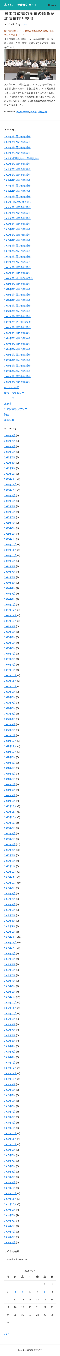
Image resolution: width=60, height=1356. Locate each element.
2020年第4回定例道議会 (17, 272)
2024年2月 (9, 599)
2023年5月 (9, 648)
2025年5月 (9, 517)
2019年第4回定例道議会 (17, 251)
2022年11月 (10, 680)
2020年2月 (9, 860)
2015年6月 (9, 1166)
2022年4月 (9, 719)
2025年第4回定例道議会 (17, 371)
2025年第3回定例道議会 (17, 365)
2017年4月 (9, 1046)
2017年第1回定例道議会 (17, 180)
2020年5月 (9, 844)
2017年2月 (9, 1057)
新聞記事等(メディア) (16, 409)
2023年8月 (9, 631)
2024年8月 (9, 566)
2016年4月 (9, 1111)
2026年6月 (9, 446)
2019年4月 (9, 915)
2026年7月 (9, 440)
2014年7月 (9, 1220)
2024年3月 (9, 593)
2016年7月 (9, 1095)
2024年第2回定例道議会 (17, 338)
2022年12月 (10, 675)
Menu (53, 4)
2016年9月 (9, 1084)
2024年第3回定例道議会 (17, 343)
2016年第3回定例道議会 (17, 174)
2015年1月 (9, 1188)
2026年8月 (9, 435)
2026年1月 (9, 473)
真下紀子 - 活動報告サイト (20, 5)
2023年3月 (9, 659)
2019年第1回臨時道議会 (17, 234)
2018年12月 (10, 937)
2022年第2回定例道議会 (17, 305)
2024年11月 (10, 550)
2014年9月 (9, 1209)
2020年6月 (9, 839)
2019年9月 (9, 888)
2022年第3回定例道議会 (17, 311)
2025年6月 (9, 511)
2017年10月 (10, 1013)
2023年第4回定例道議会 (17, 332)
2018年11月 (10, 942)
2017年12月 (10, 1002)
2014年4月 (9, 1231)
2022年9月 (9, 691)
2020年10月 (10, 817)
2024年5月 (9, 582)
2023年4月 (9, 653)
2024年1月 (9, 604)
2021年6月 (9, 773)
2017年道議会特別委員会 (18, 202)
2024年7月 (9, 571)
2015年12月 (10, 1133)
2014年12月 (10, 1193)
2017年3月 (9, 1051)
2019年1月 (9, 931)
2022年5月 (9, 713)
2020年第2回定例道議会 (17, 262)
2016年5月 (9, 1106)
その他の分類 (22, 111)
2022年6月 (9, 708)
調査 (6, 414)
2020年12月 (10, 806)
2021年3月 (9, 789)
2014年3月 (9, 1237)
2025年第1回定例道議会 (17, 354)
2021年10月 (10, 751)
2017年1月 (9, 1062)
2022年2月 (9, 730)
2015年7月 (9, 1160)
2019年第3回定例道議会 (17, 245)
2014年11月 (10, 1198)
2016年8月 (9, 1089)
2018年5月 (9, 975)
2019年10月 (10, 882)
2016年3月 (9, 1117)
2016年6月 (9, 1100)
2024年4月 (9, 588)
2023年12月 (10, 610)
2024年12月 (10, 544)
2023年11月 (10, 615)
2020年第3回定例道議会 (17, 267)
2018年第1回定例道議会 (17, 207)
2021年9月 (9, 757)
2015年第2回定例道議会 (17, 142)
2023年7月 (9, 637)
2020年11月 (10, 811)
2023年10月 (10, 621)
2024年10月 (10, 555)
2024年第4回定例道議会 (17, 349)
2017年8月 (9, 1024)
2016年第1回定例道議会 (17, 163)
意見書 (33, 111)
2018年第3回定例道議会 (17, 218)
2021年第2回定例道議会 (17, 283)
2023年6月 (9, 642)
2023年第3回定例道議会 (17, 327)
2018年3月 (9, 986)
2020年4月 (9, 849)
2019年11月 (10, 877)
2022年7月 (9, 702)
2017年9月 (9, 1019)
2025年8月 (9, 500)
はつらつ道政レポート (16, 392)
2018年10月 (10, 948)
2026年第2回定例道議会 (17, 381)
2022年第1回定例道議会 (17, 300)
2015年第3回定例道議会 (17, 147)
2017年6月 (9, 1035)
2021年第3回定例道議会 (17, 289)
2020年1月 (9, 866)
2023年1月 (9, 670)
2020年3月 (9, 855)
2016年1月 (9, 1128)
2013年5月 (9, 1242)
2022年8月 (9, 697)
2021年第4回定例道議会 (17, 294)
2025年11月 (10, 484)
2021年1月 (9, 800)
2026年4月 (9, 457)
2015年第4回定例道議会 (17, 152)
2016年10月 (10, 1079)
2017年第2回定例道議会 (17, 185)
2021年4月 (9, 784)
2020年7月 (9, 833)
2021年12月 (10, 740)
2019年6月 (9, 904)
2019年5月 (9, 909)
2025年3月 (9, 528)
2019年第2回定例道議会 (17, 240)
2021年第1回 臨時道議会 (18, 278)
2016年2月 (9, 1122)
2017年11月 (10, 1008)
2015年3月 (9, 1177)
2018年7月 (9, 964)
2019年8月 (9, 893)
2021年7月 (9, 768)
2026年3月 (9, 462)
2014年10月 (10, 1204)
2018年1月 (9, 997)
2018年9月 (9, 953)
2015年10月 (10, 1144)
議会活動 (42, 111)
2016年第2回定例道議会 (17, 169)
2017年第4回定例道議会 (17, 196)
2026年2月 (9, 468)
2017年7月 (9, 1029)
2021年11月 (10, 746)
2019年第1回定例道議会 (17, 229)
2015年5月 (9, 1171)
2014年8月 (9, 1215)
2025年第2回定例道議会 (17, 360)
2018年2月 (9, 991)
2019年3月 (9, 920)
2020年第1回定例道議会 (17, 256)
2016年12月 (10, 1068)
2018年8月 (9, 958)
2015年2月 (9, 1182)
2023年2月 (9, 664)
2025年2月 (9, 533)
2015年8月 (9, 1155)
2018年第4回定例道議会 (17, 223)
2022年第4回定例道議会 (17, 316)
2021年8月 (9, 762)
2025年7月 (9, 506)
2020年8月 (9, 828)
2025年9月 (9, 495)
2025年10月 (10, 490)
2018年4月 (9, 980)
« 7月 (7, 1334)
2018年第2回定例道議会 (17, 212)
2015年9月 (9, 1149)
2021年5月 (9, 779)
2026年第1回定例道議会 (17, 376)
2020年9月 (9, 822)
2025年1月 (9, 539)
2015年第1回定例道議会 (17, 136)
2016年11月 (10, 1073)
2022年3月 (9, 724)
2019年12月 (10, 871)
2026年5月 (9, 451)
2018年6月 (9, 969)
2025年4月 (9, 522)
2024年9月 (9, 560)
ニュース (9, 398)
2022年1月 (9, 735)
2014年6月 (9, 1226)
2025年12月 (10, 479)
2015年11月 (10, 1138)
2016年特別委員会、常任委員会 (21, 158)
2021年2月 (9, 795)
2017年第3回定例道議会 (17, 191)
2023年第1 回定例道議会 (17, 322)
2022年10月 (10, 686)
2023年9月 (9, 626)
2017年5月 (9, 1040)
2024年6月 (9, 577)
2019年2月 (9, 926)
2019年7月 (9, 898)
